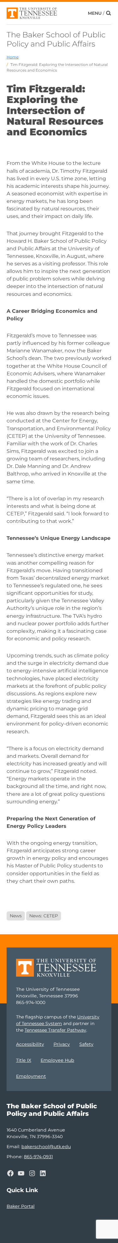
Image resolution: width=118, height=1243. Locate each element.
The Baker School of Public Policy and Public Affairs (56, 39)
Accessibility (30, 1044)
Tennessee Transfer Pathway (55, 1030)
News (16, 916)
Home (13, 57)
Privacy (61, 1044)
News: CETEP (43, 916)
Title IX (23, 1060)
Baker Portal (21, 1206)
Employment (31, 1076)
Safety (86, 1044)
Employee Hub (57, 1060)
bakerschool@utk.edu (46, 1146)
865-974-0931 (38, 1156)
